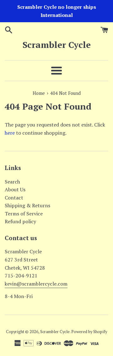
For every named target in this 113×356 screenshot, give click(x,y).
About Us (15, 189)
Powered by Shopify (89, 331)
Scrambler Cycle (57, 44)
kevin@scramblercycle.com (36, 283)
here (10, 132)
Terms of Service (24, 213)
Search (12, 181)
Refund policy (20, 221)
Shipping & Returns (27, 205)
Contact (14, 197)
